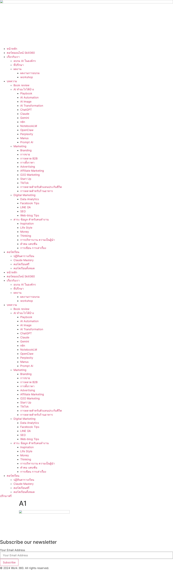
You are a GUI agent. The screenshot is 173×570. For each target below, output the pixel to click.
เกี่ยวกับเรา (13, 56)
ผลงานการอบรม (30, 73)
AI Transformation (31, 105)
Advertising (27, 166)
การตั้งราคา (27, 162)
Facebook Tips (29, 203)
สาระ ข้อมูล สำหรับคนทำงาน (31, 219)
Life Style (26, 227)
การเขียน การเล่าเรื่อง (33, 248)
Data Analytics (29, 199)
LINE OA (25, 207)
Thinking (25, 235)
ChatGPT (26, 109)
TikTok (24, 183)
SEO (23, 211)
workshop (26, 77)
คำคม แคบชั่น (28, 244)
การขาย (25, 154)
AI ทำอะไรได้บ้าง (24, 89)
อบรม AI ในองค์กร (25, 61)
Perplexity (26, 134)
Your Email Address (12, 550)
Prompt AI (26, 142)
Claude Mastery (24, 260)
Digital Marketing (24, 195)
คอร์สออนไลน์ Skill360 (21, 52)
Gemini (24, 117)
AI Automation (29, 97)
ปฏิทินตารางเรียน (24, 256)
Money (24, 231)
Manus (24, 138)
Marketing (20, 146)
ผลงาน (17, 69)
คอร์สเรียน (13, 252)
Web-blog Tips (29, 215)
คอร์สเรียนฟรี (21, 264)
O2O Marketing (30, 174)
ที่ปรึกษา (19, 65)
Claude (24, 113)
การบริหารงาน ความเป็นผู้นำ (37, 239)
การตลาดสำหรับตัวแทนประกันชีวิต (41, 187)
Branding (26, 150)
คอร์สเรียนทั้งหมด (24, 268)
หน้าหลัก (12, 48)
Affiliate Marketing (32, 170)
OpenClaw (26, 130)
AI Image (25, 101)
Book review (21, 85)
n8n (22, 122)
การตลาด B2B (29, 158)
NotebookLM (28, 126)
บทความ (12, 81)
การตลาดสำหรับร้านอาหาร (36, 191)
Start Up (25, 178)
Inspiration (27, 223)
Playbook (26, 93)
